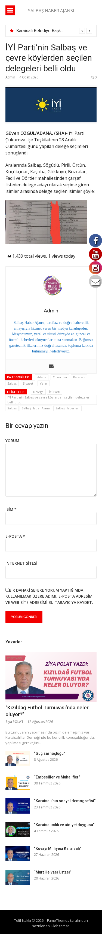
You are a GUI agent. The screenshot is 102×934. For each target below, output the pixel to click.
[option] (54, 31)
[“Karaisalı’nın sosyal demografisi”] (17, 805)
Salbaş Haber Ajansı (36, 408)
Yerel (44, 383)
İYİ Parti (54, 392)
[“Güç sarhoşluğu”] (17, 758)
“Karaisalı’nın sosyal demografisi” (64, 801)
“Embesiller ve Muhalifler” (57, 777)
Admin (10, 77)
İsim (11, 509)
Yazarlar (13, 641)
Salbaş (12, 383)
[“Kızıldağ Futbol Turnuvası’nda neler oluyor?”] (51, 677)
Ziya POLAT (14, 721)
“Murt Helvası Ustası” (52, 872)
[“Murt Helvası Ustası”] (17, 877)
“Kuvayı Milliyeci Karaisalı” (57, 848)
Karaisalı (79, 377)
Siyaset (28, 383)
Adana (41, 377)
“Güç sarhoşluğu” (49, 753)
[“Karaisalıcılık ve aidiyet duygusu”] (17, 829)
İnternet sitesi (21, 563)
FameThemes (58, 920)
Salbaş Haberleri (67, 408)
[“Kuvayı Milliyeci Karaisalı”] (17, 853)
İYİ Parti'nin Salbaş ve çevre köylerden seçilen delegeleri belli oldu (48, 399)
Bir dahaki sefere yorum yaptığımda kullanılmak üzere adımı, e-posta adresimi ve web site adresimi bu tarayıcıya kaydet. (49, 596)
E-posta (15, 536)
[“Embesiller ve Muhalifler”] (17, 782)
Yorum (12, 440)
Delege (38, 392)
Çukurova (60, 377)
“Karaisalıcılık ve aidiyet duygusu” (64, 825)
